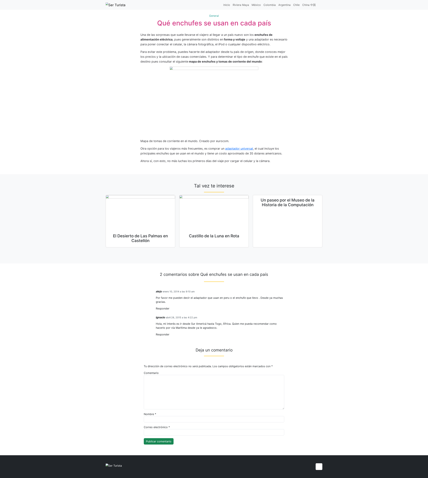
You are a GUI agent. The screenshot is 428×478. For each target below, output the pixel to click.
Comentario (151, 373)
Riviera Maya (241, 5)
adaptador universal (239, 148)
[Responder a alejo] (170, 308)
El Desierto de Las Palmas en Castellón (140, 238)
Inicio (226, 5)
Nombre (150, 414)
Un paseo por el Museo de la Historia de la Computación (287, 202)
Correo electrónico (157, 427)
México (256, 5)
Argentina (284, 5)
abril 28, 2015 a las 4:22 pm (181, 317)
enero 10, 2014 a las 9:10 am (179, 291)
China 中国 (309, 5)
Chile (296, 5)
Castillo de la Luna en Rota (214, 235)
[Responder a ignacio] (170, 334)
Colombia (269, 5)
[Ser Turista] (115, 4)
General (214, 15)
